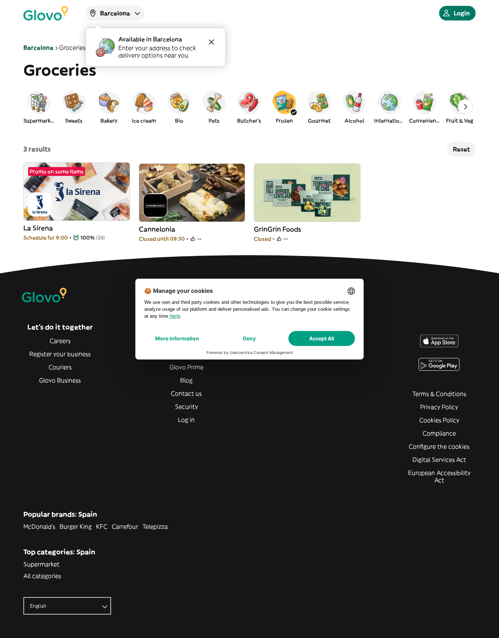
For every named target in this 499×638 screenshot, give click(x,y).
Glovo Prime (186, 367)
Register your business (60, 354)
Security (186, 406)
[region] (249, 106)
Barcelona (38, 47)
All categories (42, 576)
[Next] (465, 106)
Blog (186, 380)
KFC (101, 526)
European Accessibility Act (439, 476)
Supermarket (41, 564)
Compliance (439, 433)
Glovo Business (60, 380)
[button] (38, 106)
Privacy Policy (439, 407)
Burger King (76, 526)
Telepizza (155, 526)
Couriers (60, 367)
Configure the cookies (439, 446)
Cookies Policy (439, 420)
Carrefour (125, 526)
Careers (60, 340)
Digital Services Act (439, 459)
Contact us (186, 393)
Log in (186, 419)
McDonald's (39, 526)
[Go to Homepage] (45, 13)
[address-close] (211, 42)
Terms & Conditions (439, 393)
